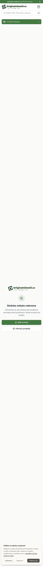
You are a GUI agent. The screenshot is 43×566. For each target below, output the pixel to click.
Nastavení (19, 560)
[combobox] (21, 13)
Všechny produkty (23, 329)
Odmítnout (8, 560)
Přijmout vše (33, 560)
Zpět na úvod (23, 322)
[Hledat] (38, 13)
